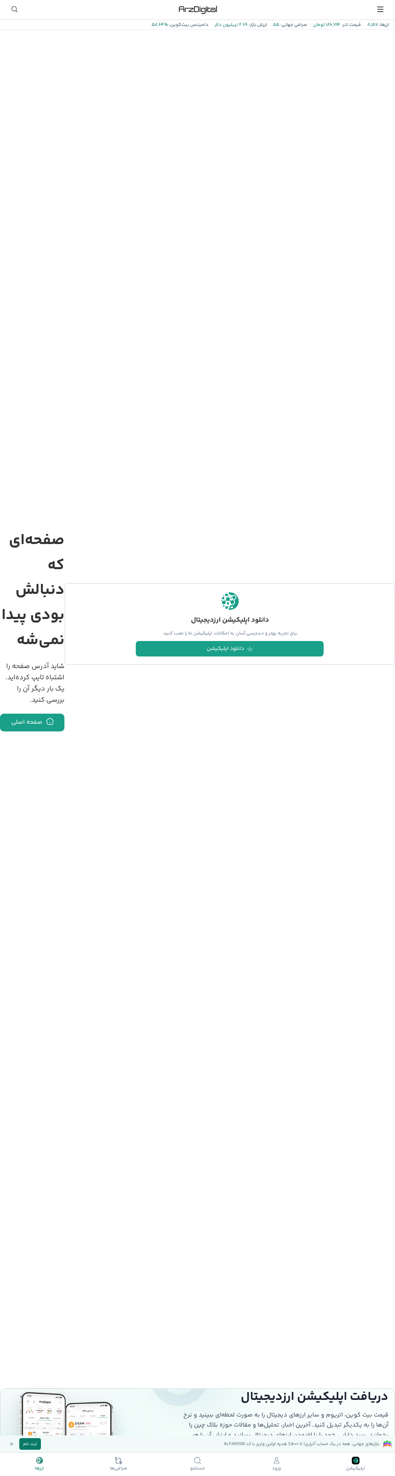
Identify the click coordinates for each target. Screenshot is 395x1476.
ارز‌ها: (383, 25)
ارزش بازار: (257, 25)
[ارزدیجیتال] (197, 9)
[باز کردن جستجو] (14, 9)
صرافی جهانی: (293, 25)
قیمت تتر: (350, 25)
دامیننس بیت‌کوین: (188, 25)
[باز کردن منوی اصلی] (380, 9)
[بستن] (11, 1443)
